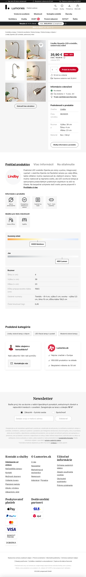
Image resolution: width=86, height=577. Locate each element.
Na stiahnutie (66, 164)
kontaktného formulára (66, 438)
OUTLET (65, 19)
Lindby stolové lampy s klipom (18, 334)
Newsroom (35, 476)
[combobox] (55, 7)
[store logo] (21, 7)
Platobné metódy (12, 484)
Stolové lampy (35, 32)
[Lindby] (13, 177)
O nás (33, 462)
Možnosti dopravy (13, 476)
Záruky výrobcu (12, 488)
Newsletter (35, 466)
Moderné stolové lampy (68, 334)
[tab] (17, 164)
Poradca (44, 480)
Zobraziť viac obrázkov (25, 106)
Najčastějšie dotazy (13, 468)
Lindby (63, 109)
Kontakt (8, 472)
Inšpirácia (35, 480)
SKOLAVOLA (51, 23)
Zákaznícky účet (12, 492)
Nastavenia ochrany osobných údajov (20, 558)
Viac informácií (43, 164)
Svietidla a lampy (10, 32)
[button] (15, 70)
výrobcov (54, 443)
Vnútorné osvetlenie (23, 32)
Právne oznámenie (65, 485)
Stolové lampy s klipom (48, 32)
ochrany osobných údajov (53, 440)
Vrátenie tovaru (11, 480)
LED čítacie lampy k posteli (45, 334)
